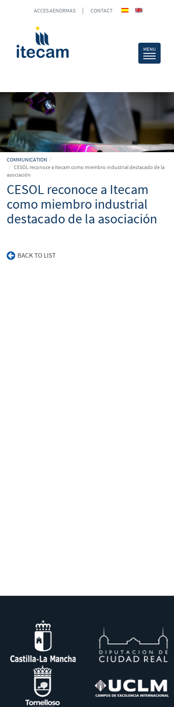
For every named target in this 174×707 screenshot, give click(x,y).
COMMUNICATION (27, 159)
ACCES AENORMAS (54, 10)
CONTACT (101, 10)
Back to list (36, 255)
